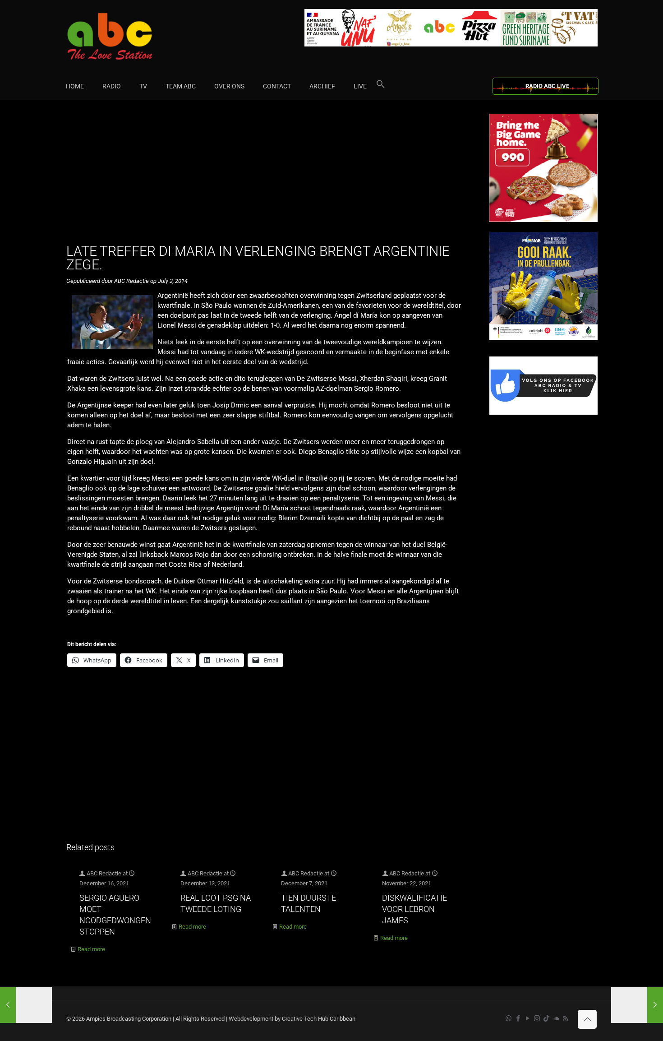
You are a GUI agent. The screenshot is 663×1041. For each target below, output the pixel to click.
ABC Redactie (104, 873)
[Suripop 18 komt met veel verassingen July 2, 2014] (26, 1005)
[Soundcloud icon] (555, 1018)
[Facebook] (543, 412)
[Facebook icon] (518, 1018)
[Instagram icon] (537, 1018)
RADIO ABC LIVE (547, 86)
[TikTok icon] (546, 1018)
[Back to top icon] (587, 1019)
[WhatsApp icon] (508, 1018)
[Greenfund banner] (543, 337)
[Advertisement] (268, 177)
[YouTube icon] (527, 1018)
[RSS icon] (565, 1018)
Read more (91, 949)
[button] (380, 86)
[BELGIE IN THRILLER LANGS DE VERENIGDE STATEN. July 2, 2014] (637, 1005)
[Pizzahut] (543, 220)
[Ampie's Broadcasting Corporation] (127, 36)
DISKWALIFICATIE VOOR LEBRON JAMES (414, 909)
